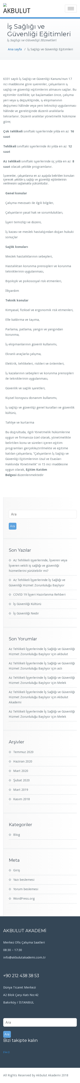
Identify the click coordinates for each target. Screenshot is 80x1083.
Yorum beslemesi (25, 889)
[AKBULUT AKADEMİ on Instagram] (9, 1052)
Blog (16, 835)
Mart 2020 (20, 771)
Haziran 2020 (22, 761)
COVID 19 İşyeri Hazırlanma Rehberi (39, 594)
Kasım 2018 (21, 799)
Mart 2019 (20, 790)
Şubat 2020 (21, 780)
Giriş (16, 870)
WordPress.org (24, 898)
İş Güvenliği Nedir (26, 613)
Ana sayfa (15, 49)
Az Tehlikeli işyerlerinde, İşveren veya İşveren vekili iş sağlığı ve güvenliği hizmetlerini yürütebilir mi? (38, 565)
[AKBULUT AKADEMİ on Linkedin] (6, 1052)
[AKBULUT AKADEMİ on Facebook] (4, 1052)
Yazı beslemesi (23, 880)
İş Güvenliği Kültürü (27, 604)
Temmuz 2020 (23, 752)
